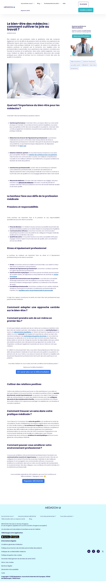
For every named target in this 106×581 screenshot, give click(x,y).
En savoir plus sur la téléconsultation (33, 372)
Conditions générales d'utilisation (12, 544)
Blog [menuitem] (30, 519)
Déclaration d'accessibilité (9, 569)
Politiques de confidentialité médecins (13, 552)
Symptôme (74, 68)
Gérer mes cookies (7, 562)
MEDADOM (85, 65)
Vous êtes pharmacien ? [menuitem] (48, 516)
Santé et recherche (89, 62)
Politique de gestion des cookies (11, 555)
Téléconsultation (76, 62)
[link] (9, 7)
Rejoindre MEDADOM (33, 481)
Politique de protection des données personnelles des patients (21, 548)
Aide (64, 3)
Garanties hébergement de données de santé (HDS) (18, 559)
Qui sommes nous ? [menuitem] (7, 516)
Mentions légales (6, 566)
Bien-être (93, 65)
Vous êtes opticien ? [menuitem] (66, 516)
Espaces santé (25, 10)
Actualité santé (75, 65)
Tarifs (3, 573)
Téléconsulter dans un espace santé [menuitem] (13, 519)
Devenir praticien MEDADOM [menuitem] (27, 516)
